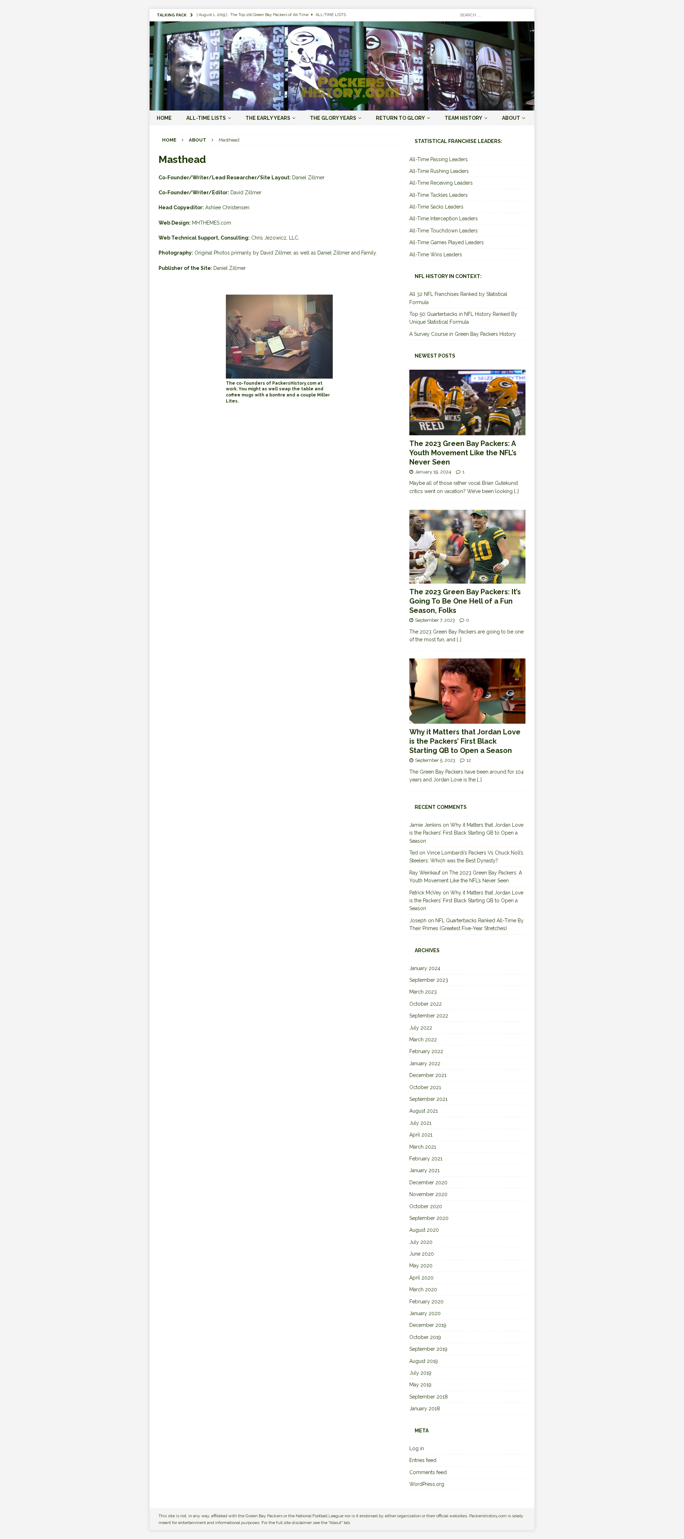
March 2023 (423, 992)
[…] (516, 491)
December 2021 (427, 1075)
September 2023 (428, 980)
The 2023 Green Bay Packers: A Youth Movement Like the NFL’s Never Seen (463, 452)
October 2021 (425, 1087)
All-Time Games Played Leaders (446, 242)
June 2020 (421, 1254)
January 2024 (424, 968)
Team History (463, 118)
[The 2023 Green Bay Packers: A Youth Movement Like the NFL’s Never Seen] (467, 402)
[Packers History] (342, 106)
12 (468, 760)
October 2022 (425, 1004)
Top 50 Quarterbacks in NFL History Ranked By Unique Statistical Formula (463, 318)
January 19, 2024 (433, 471)
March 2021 (422, 1147)
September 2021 (428, 1099)
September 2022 (428, 1016)
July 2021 (420, 1123)
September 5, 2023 (435, 760)
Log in (416, 1448)
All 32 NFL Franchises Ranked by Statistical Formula (458, 298)
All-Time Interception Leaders (443, 218)
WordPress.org (426, 1484)
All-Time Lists (206, 118)
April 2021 (420, 1135)
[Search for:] (491, 14)
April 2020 (421, 1278)
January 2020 (425, 1313)
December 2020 (428, 1182)
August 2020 (424, 1230)
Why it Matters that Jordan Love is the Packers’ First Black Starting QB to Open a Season (464, 741)
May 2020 (420, 1265)
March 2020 (423, 1289)
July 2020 (420, 1242)
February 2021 (425, 1158)
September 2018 (428, 1397)
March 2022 (423, 1039)
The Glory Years (333, 118)
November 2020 (428, 1194)
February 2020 (426, 1301)
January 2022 (424, 1063)
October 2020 (425, 1206)
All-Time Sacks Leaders (436, 207)
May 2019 (420, 1384)
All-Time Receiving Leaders (441, 183)
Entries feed (422, 1460)
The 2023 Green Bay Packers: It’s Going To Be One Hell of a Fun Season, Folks (465, 601)
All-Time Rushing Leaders (439, 171)
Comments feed (428, 1472)
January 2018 (424, 1408)
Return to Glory (400, 118)
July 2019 (420, 1373)
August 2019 (423, 1361)
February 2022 (426, 1051)
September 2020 (429, 1218)
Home (164, 118)
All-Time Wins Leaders (435, 254)
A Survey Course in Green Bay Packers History (462, 334)
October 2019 (425, 1337)
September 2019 (428, 1349)
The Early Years (267, 118)
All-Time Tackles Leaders (438, 195)
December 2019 (427, 1325)
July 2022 (420, 1028)
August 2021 (423, 1111)
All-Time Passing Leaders (438, 159)
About (511, 118)
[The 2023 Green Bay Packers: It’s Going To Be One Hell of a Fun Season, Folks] (467, 547)
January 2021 (424, 1170)
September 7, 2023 (435, 620)
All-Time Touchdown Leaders (443, 231)
